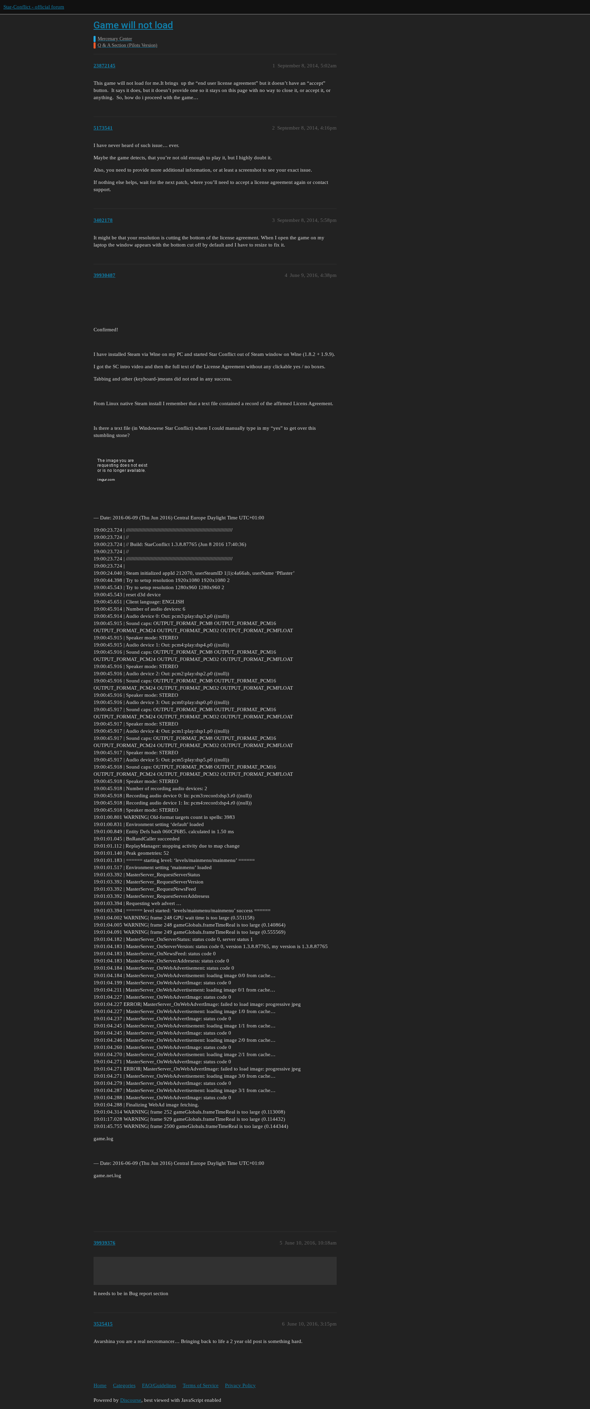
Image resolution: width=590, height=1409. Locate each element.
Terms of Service (201, 1385)
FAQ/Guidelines (159, 1385)
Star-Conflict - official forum (33, 7)
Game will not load (133, 25)
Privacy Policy (240, 1385)
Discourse (130, 1400)
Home (100, 1385)
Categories (124, 1385)
